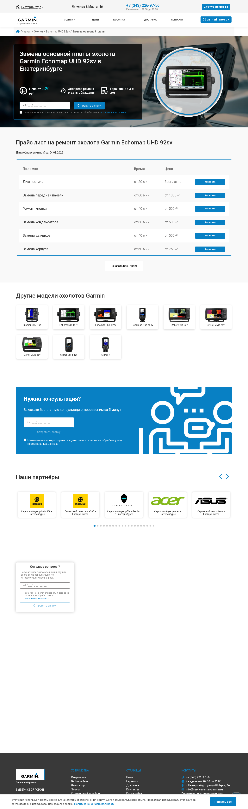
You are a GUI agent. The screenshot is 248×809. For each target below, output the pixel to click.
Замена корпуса (35, 249)
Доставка (150, 19)
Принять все (223, 801)
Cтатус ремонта (216, 6)
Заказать (210, 182)
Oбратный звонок (216, 19)
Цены (95, 19)
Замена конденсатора (40, 222)
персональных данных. (114, 112)
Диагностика (33, 182)
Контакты (177, 19)
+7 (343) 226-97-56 (142, 5)
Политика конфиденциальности (94, 803)
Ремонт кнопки (35, 209)
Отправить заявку (89, 105)
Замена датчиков (37, 235)
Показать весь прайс (124, 265)
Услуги (68, 19)
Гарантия (119, 19)
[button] (220, 476)
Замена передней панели (43, 195)
